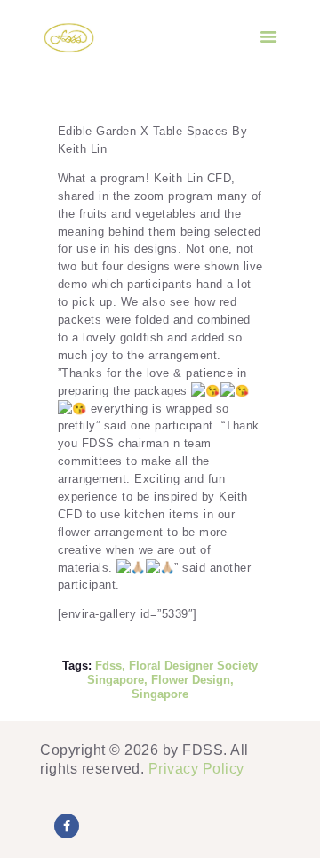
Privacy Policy (196, 768)
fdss (108, 665)
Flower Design (190, 679)
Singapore (160, 694)
